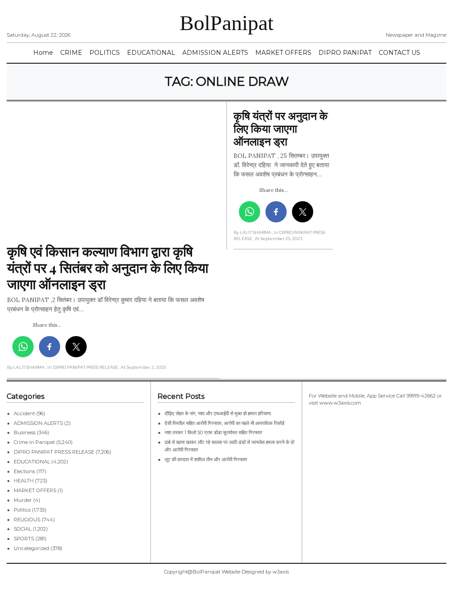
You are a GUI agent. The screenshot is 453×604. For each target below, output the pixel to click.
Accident (24, 413)
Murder (23, 500)
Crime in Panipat (34, 442)
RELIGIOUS (27, 519)
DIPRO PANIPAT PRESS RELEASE (54, 452)
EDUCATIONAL (151, 53)
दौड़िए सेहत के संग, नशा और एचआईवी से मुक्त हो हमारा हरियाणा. (218, 413)
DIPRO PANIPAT (345, 53)
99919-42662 (421, 396)
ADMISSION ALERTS (215, 53)
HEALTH (24, 481)
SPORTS (24, 538)
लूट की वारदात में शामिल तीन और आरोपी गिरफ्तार (206, 459)
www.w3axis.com (340, 403)
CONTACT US (399, 53)
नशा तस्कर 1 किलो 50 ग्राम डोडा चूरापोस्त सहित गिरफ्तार (213, 432)
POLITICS (104, 53)
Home (43, 53)
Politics (22, 510)
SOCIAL (22, 529)
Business (24, 432)
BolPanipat (226, 22)
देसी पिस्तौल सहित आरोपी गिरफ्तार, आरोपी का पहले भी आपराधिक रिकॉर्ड (224, 423)
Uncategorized (31, 548)
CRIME (71, 53)
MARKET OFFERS (283, 53)
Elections (24, 471)
